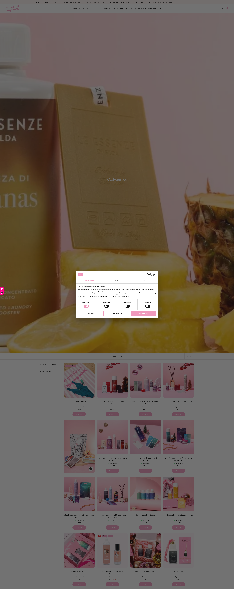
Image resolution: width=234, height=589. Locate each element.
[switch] (106, 306)
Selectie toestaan (117, 313)
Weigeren (91, 313)
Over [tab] (144, 280)
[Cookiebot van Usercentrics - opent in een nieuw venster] (148, 274)
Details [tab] (117, 280)
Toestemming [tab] (89, 280)
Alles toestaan (143, 313)
